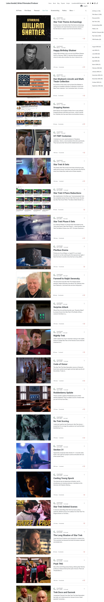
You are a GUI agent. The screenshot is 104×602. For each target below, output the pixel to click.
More (71, 10)
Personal (36, 10)
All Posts (18, 10)
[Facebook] (90, 3)
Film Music (28, 10)
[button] (86, 11)
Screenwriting (55, 10)
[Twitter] (88, 3)
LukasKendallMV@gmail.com (79, 3)
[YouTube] (92, 3)
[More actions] (85, 18)
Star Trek (45, 10)
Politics (64, 10)
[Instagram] (95, 3)
